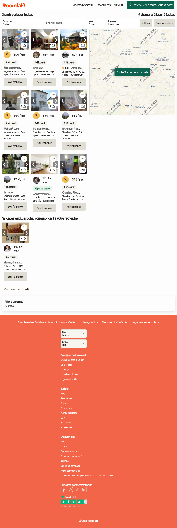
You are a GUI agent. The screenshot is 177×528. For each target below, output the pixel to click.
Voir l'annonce (15, 81)
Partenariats (66, 408)
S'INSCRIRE (118, 5)
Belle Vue (38, 67)
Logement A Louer (72, 128)
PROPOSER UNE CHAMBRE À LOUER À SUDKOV (153, 5)
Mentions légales (69, 413)
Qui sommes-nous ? (70, 451)
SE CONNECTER (104, 5)
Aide (63, 441)
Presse (64, 403)
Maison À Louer (12, 128)
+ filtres (146, 23)
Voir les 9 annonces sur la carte (132, 72)
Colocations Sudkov (66, 322)
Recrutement (67, 398)
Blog (63, 393)
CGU (63, 418)
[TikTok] (77, 490)
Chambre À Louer (71, 192)
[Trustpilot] (74, 506)
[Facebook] (63, 490)
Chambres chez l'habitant (72, 360)
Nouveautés (66, 427)
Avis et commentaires (70, 470)
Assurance (65, 461)
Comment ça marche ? (71, 456)
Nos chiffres (66, 422)
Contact (64, 446)
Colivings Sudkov (90, 322)
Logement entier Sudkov (146, 322)
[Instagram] (70, 490)
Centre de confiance (70, 466)
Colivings (65, 369)
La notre (8, 192)
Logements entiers (69, 379)
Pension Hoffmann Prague (46, 128)
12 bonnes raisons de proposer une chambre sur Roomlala (87, 475)
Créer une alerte (164, 23)
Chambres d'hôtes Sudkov (115, 322)
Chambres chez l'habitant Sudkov (35, 322)
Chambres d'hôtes (69, 374)
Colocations (66, 365)
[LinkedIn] (84, 490)
